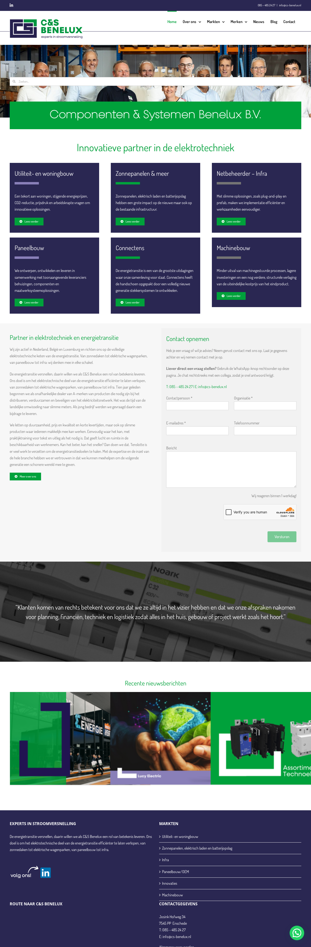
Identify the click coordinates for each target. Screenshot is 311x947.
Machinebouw (172, 894)
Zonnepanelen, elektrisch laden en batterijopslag (197, 848)
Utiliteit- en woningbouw (180, 836)
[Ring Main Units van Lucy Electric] (180, 739)
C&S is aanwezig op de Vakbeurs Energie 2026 (80, 732)
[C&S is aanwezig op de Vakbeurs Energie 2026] (80, 739)
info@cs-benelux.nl (290, 5)
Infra (165, 859)
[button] (297, 933)
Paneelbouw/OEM (175, 871)
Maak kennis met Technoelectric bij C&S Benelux (281, 732)
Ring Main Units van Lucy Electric (180, 732)
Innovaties (169, 883)
